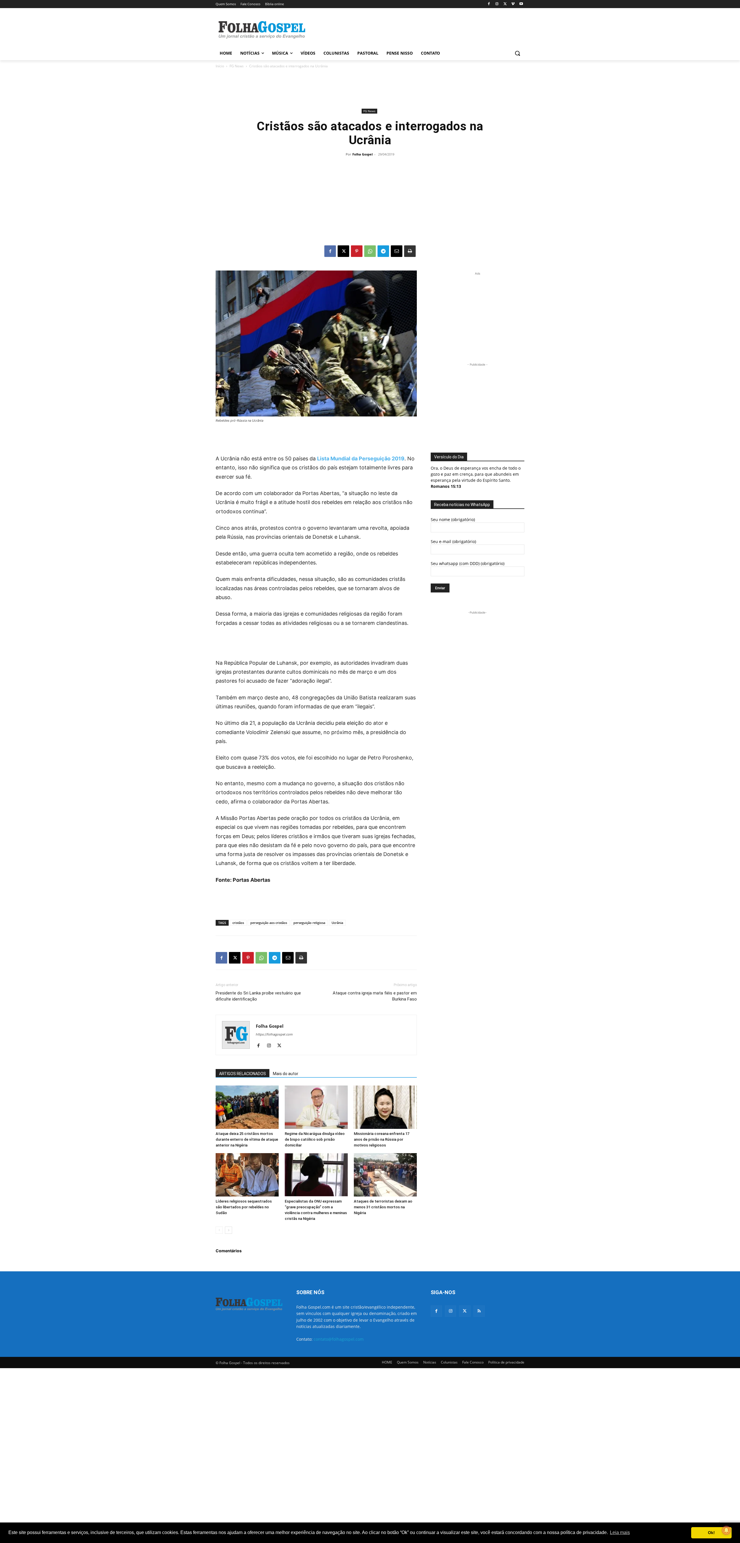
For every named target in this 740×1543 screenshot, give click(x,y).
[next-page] (228, 1230)
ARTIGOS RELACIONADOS (242, 1073)
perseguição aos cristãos (268, 922)
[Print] (410, 251)
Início (220, 66)
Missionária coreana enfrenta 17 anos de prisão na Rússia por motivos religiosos (381, 1139)
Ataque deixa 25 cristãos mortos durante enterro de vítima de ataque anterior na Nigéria (247, 1139)
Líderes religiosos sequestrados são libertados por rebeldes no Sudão (244, 1207)
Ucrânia (337, 922)
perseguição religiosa (309, 922)
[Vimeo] (513, 4)
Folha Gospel (362, 154)
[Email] (396, 251)
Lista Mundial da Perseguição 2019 (360, 458)
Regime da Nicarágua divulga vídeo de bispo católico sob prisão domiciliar (315, 1139)
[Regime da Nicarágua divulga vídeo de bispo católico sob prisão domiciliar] (316, 1107)
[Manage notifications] (726, 1530)
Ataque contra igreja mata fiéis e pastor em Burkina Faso (375, 996)
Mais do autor (285, 1073)
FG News (237, 66)
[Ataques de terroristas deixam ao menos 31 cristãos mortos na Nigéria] (385, 1174)
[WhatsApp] (370, 251)
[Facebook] (489, 4)
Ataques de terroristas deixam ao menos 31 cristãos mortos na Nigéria (383, 1207)
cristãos (238, 922)
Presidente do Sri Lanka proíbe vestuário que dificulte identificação (258, 996)
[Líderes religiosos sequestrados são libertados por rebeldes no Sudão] (247, 1174)
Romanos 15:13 (446, 486)
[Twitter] (464, 1311)
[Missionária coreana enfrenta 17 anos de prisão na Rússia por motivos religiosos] (385, 1107)
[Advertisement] (413, 29)
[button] (517, 53)
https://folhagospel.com (274, 1034)
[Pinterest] (356, 251)
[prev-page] (219, 1230)
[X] (505, 4)
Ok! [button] (711, 1532)
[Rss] (479, 1311)
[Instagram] (497, 4)
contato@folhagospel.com (339, 1339)
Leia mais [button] (620, 1532)
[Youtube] (521, 4)
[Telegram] (383, 251)
